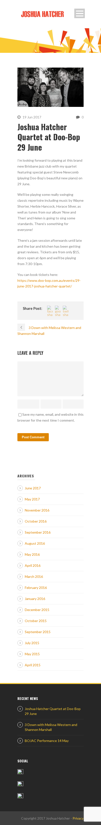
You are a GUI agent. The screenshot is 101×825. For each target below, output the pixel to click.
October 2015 (36, 621)
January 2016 (35, 599)
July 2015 (32, 643)
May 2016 (32, 554)
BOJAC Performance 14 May (47, 741)
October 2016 (36, 521)
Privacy (78, 818)
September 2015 (37, 632)
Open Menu (79, 13)
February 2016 (36, 587)
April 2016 (32, 565)
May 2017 (32, 499)
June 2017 (33, 488)
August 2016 (35, 543)
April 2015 (32, 665)
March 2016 (34, 576)
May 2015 (32, 654)
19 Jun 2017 (32, 117)
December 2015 (37, 610)
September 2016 (37, 532)
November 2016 (37, 510)
